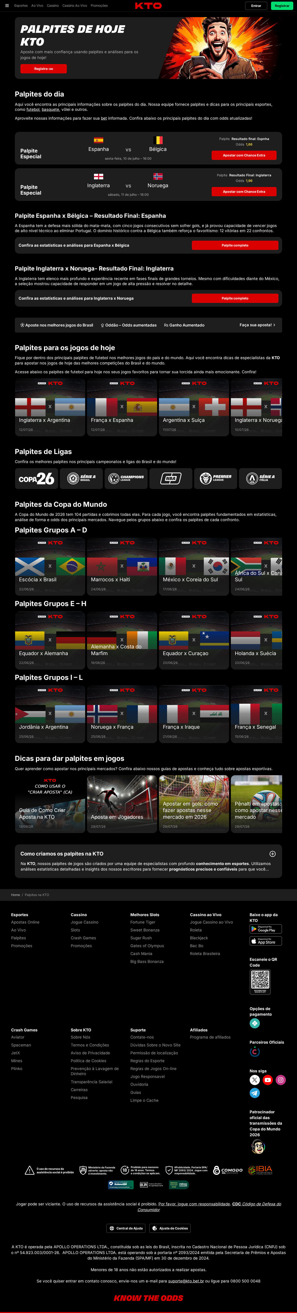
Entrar (256, 6)
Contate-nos (142, 1037)
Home (15, 895)
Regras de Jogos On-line (153, 1068)
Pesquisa (79, 1097)
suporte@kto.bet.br (186, 1281)
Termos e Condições (90, 1045)
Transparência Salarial (91, 1082)
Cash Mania (141, 953)
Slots (75, 930)
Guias (135, 1092)
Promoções (21, 945)
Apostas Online (25, 922)
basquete (50, 109)
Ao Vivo (18, 930)
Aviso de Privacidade (90, 1053)
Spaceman (21, 1045)
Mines (16, 1060)
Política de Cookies (88, 1060)
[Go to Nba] (170, 478)
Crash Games (83, 938)
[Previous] (14, 407)
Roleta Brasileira (205, 953)
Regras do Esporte (147, 1060)
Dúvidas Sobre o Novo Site (155, 1045)
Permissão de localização (154, 1053)
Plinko (16, 1068)
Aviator (17, 1037)
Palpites (18, 938)
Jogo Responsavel (147, 1076)
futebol (32, 109)
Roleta (196, 930)
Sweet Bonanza (145, 930)
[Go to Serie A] (260, 478)
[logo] (148, 6)
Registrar (282, 6)
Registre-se (43, 69)
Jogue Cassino (84, 922)
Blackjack (199, 938)
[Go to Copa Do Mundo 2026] (36, 478)
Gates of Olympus (147, 945)
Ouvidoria (139, 1084)
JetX (15, 1053)
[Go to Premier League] (215, 478)
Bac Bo (196, 945)
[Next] (282, 407)
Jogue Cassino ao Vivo (211, 922)
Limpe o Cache (144, 1100)
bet (104, 118)
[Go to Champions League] (126, 478)
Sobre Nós (80, 1037)
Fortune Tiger (142, 922)
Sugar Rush (141, 938)
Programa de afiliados (210, 1037)
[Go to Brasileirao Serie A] (81, 478)
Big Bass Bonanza (147, 961)
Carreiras (79, 1089)
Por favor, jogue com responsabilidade (194, 1204)
